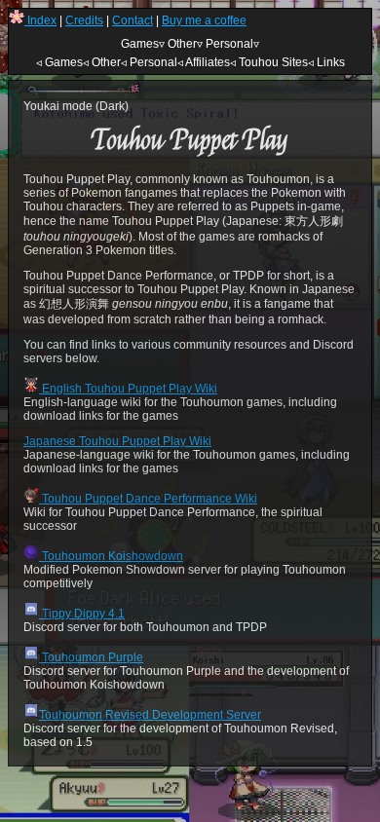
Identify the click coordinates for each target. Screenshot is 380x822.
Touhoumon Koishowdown (111, 556)
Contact (132, 20)
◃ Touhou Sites (269, 62)
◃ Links (326, 62)
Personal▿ (232, 44)
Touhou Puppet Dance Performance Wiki (148, 498)
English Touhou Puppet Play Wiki (128, 388)
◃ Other (102, 62)
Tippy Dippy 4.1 (82, 613)
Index (40, 20)
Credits (84, 20)
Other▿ (185, 44)
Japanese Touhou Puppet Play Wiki (117, 441)
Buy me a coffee (204, 20)
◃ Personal (149, 62)
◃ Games (59, 62)
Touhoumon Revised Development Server (150, 715)
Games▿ (143, 44)
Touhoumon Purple (91, 657)
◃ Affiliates (203, 62)
